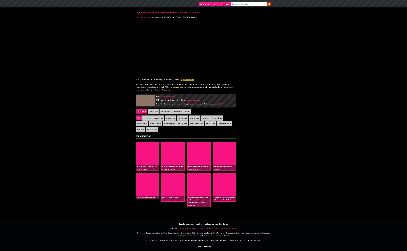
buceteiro (225, 4)
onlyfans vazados (155, 123)
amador (177, 87)
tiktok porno (178, 111)
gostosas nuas (170, 118)
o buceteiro (205, 118)
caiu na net (147, 118)
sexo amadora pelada (224, 123)
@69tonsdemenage (167, 96)
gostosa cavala (158, 118)
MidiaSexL (200, 228)
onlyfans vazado (142, 123)
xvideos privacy (152, 129)
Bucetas (182, 228)
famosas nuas (146, 17)
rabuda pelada (210, 123)
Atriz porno (204, 4)
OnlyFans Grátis (217, 118)
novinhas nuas (194, 118)
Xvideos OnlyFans (219, 228)
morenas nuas (182, 118)
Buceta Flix (191, 228)
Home (138, 17)
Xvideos (208, 228)
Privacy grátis (182, 123)
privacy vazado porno (196, 123)
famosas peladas (166, 111)
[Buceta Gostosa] (151, 4)
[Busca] (269, 4)
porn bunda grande (169, 123)
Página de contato (187, 80)
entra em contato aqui (192, 100)
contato (215, 4)
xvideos (187, 111)
